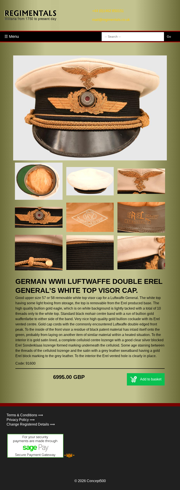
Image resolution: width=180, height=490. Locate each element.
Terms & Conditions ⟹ (25, 415)
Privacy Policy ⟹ (21, 420)
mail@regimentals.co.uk (111, 20)
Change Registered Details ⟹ (31, 424)
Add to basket (150, 379)
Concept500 (96, 481)
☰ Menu (11, 36)
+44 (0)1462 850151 (108, 11)
